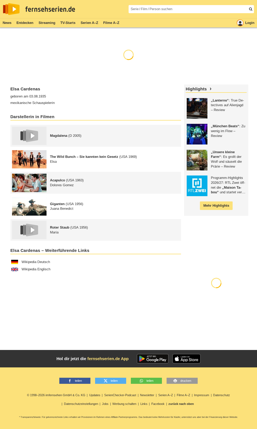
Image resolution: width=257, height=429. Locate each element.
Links (143, 403)
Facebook (158, 403)
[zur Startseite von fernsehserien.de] (11, 9)
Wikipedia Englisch (36, 269)
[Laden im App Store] (186, 358)
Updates (94, 395)
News (7, 23)
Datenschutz (221, 395)
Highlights (196, 89)
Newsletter (147, 395)
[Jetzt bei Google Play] (152, 358)
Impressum (201, 395)
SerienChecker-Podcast (120, 395)
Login (249, 23)
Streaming (47, 23)
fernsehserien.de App (108, 358)
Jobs (105, 403)
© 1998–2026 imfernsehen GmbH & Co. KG (56, 395)
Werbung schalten (124, 403)
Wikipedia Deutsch (36, 262)
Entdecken (24, 23)
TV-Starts (67, 23)
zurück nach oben (181, 403)
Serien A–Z (89, 23)
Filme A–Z (111, 23)
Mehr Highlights (216, 206)
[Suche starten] (250, 9)
